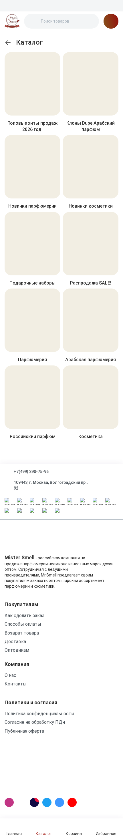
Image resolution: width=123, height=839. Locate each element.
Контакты (16, 684)
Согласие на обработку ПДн (35, 722)
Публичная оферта (24, 731)
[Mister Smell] (12, 21)
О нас (10, 675)
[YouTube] (72, 802)
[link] (8, 42)
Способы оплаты (23, 624)
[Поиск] (33, 21)
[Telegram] (46, 802)
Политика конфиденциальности (39, 713)
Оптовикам (17, 650)
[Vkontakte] (59, 802)
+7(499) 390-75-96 (31, 471)
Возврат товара (22, 633)
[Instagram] (9, 802)
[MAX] (21, 802)
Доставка (15, 641)
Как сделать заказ (24, 615)
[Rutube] (34, 802)
